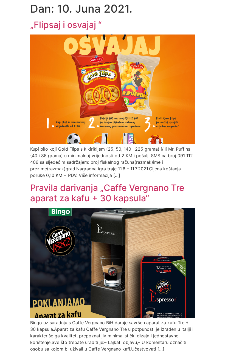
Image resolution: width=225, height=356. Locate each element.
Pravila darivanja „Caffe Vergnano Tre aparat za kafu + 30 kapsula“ (107, 192)
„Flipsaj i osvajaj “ (66, 24)
